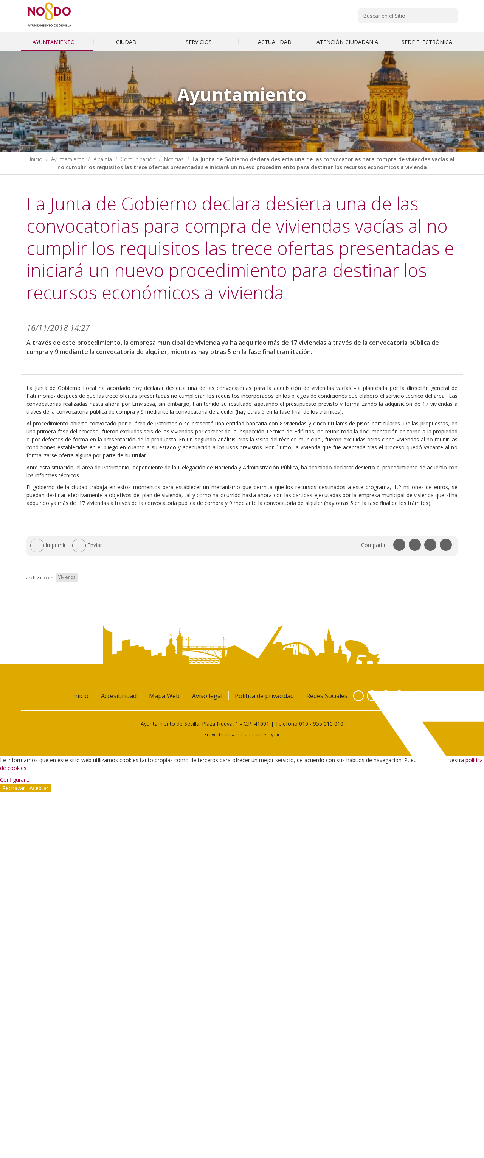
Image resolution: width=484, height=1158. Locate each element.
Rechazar (13, 788)
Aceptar (38, 788)
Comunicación (138, 159)
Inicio (36, 159)
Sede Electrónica (427, 41)
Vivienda (67, 577)
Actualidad (275, 41)
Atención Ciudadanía (348, 41)
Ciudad (127, 41)
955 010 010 (328, 723)
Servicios (199, 41)
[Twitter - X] (372, 695)
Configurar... (14, 779)
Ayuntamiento (54, 41)
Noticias (174, 159)
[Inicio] (49, 26)
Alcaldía (102, 159)
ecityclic (272, 734)
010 (303, 723)
